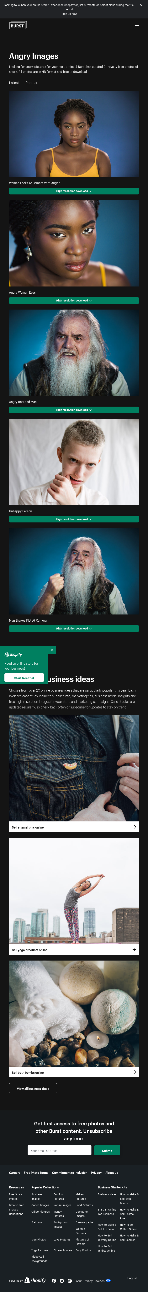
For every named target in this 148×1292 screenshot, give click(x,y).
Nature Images (62, 1205)
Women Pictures (81, 1230)
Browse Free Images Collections (16, 1209)
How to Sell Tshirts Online (106, 1248)
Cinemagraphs (84, 1222)
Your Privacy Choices (90, 1280)
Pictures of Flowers (82, 1241)
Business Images (36, 1196)
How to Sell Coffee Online (128, 1226)
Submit (107, 1150)
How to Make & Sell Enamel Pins (129, 1213)
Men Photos (38, 1239)
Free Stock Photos (15, 1196)
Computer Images (82, 1213)
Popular (32, 82)
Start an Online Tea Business (107, 1211)
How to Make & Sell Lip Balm (107, 1226)
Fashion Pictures (59, 1196)
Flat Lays (36, 1222)
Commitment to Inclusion (69, 1172)
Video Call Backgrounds (39, 1258)
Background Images (61, 1224)
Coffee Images (40, 1205)
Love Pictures (62, 1239)
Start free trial (24, 677)
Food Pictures (84, 1205)
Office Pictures (40, 1211)
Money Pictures (59, 1213)
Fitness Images (63, 1250)
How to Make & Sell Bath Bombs (129, 1198)
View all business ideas (33, 1088)
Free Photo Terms (36, 1172)
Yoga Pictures (39, 1250)
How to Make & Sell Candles (129, 1237)
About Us (111, 1172)
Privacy (96, 1172)
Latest (14, 82)
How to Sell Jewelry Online (107, 1237)
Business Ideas (107, 1194)
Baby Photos (83, 1250)
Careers (14, 1172)
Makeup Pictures (81, 1196)
